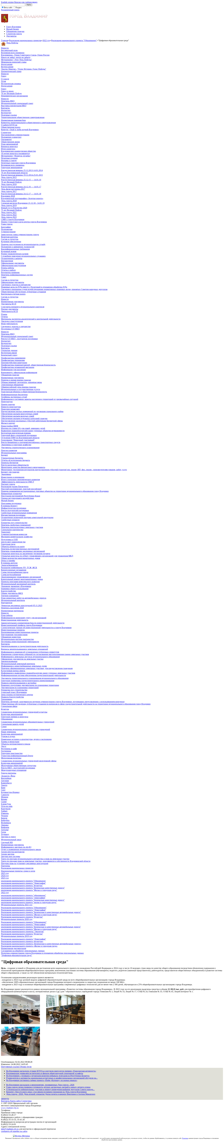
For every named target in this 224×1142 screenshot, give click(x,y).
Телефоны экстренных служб (14, 397)
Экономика (6, 474)
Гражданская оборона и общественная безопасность (24, 392)
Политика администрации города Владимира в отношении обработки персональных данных (42, 953)
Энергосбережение (9, 565)
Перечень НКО (8, 101)
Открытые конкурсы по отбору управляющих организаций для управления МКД (37, 556)
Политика (185, 1138)
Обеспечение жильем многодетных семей (19, 414)
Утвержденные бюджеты (12, 458)
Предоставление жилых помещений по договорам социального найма (32, 411)
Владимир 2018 (8, 196)
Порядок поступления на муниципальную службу (23, 244)
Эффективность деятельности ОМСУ (17, 482)
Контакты (5, 108)
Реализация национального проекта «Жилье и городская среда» (29, 946)
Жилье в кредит (8, 423)
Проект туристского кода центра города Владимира (24, 222)
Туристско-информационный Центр (17, 756)
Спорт (4, 726)
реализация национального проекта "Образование (23, 881)
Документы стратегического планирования (20, 447)
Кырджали (5, 809)
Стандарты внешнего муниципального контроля (22, 307)
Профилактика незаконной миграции (17, 367)
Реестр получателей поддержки (15, 510)
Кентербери (6, 778)
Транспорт (5, 532)
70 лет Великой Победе (11, 93)
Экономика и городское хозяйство (16, 445)
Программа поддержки (11, 503)
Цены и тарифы (8, 560)
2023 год (5, 878)
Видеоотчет (6, 113)
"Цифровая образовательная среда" (16, 955)
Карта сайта (15, 1101)
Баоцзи (4, 818)
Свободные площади (10, 520)
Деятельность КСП (9, 311)
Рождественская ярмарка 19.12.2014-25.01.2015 (22, 175)
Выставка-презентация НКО (13, 106)
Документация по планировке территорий (20, 687)
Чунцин (4, 816)
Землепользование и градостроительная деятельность (24, 646)
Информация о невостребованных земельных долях (24, 666)
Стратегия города (14, 34)
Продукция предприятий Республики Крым (20, 496)
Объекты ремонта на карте (13, 546)
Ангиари (5, 780)
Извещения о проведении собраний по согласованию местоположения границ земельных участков (45, 654)
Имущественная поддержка (13, 515)
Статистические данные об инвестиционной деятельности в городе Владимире (36, 627)
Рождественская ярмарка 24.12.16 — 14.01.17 (21, 187)
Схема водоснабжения (11, 574)
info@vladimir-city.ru (10, 1129)
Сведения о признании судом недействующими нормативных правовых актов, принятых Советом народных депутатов (54, 289)
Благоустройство (8, 591)
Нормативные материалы (12, 611)
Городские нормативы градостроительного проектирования (27, 680)
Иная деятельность (9, 324)
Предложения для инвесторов (14, 634)
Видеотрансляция (9, 353)
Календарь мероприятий (12, 714)
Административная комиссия (14, 534)
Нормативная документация (13, 948)
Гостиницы (6, 751)
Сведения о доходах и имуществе (16, 285)
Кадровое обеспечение (11, 241)
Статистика (26, 1101)
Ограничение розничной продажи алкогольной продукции (27, 517)
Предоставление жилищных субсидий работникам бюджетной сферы (32, 421)
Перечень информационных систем (17, 275)
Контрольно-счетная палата (13, 294)
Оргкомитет (6, 139)
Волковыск (6, 823)
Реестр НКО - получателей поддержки (18, 768)
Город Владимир (13, 27)
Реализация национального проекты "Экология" (22, 931)
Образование (7, 719)
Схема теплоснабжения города (14, 572)
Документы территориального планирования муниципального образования (34, 678)
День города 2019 (9, 205)
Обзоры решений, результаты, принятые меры (21, 382)
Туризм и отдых (8, 736)
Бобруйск (5, 820)
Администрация (8, 232)
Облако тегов (26, 1066)
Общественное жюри (10, 142)
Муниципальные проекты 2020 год (16, 919)
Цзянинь (5, 813)
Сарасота (5, 795)
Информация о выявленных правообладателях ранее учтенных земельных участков (38, 673)
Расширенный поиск (10, 10)
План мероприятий (9, 144)
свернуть (5, 1098)
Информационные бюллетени (14, 394)
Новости (5, 48)
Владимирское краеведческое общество (18, 151)
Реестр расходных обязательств (15, 465)
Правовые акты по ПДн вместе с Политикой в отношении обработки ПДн (34, 287)
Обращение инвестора (11, 637)
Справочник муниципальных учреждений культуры (24, 712)
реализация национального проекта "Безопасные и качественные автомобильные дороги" (41, 927)
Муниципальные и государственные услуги (20, 389)
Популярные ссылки (10, 1066)
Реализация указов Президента (14, 486)
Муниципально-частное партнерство (17, 639)
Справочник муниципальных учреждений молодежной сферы (28, 761)
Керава (4, 799)
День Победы (12, 43)
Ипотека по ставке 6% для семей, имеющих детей (23, 428)
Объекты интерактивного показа (15, 744)
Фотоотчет (5, 110)
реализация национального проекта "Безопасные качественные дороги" (33, 888)
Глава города (6, 224)
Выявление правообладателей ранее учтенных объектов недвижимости (33, 431)
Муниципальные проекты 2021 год (16, 905)
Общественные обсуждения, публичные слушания (23, 292)
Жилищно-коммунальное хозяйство (17, 537)
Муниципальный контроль (13, 600)
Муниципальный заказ (11, 839)
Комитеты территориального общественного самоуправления (28, 122)
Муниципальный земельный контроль (18, 664)
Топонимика (6, 699)
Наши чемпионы (8, 732)
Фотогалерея (6, 64)
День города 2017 (9, 191)
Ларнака (4, 825)
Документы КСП (8, 304)
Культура (5, 709)
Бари (3, 787)
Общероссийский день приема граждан (18, 387)
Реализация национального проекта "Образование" (74, 40)
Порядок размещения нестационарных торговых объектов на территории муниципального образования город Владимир (55, 491)
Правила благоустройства (12, 697)
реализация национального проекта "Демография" (23, 883)
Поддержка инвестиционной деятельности (20, 641)
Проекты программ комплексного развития (20, 581)
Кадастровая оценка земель (13, 671)
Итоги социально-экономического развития (20, 479)
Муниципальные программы (14, 453)
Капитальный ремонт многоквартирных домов (22, 579)
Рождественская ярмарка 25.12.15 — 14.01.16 (21, 180)
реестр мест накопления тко (13, 542)
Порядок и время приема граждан (16, 380)
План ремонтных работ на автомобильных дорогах (23, 598)
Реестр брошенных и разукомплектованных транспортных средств (30, 442)
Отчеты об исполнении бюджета (15, 460)
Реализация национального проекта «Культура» (22, 941)
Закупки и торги (8, 837)
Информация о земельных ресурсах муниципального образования (30, 657)
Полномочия (6, 229)
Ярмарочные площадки (11, 493)
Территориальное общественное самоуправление (22, 117)
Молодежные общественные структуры (18, 765)
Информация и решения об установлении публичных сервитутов (30, 652)
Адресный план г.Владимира (14, 692)
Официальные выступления (13, 265)
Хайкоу (4, 811)
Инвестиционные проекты (13, 630)
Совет (3, 277)
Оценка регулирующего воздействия (17, 498)
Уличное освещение (10, 596)
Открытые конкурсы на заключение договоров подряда (25, 553)
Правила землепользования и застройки (18, 683)
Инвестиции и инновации (12, 477)
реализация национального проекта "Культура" (22, 885)
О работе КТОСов (9, 125)
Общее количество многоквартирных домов (20, 558)
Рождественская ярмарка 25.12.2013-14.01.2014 (22, 170)
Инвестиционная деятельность (14, 620)
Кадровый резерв (8, 251)
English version (7, 2)
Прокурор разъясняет (10, 409)
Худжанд (5, 834)
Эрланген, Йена (8, 776)
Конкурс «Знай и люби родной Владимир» (20, 129)
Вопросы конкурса (9, 146)
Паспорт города (8, 484)
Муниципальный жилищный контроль (18, 584)
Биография (6, 227)
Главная (4, 40)
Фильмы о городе (9, 160)
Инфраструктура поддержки (13, 508)
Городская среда (8, 544)
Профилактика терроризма (13, 360)
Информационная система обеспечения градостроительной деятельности (33, 675)
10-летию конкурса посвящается (15, 153)
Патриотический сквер (11, 71)
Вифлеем (5, 827)
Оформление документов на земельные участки (22, 659)
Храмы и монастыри (10, 742)
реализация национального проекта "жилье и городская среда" (29, 902)
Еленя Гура (6, 804)
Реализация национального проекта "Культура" (22, 917)
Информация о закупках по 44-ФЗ (16, 847)
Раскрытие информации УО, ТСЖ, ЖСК (19, 567)
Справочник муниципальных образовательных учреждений (27, 722)
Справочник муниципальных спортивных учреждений (25, 729)
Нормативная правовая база (13, 120)
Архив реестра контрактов (12, 852)
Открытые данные (9, 350)
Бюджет (4, 455)
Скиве (4, 802)
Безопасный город (9, 355)
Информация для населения (13, 370)
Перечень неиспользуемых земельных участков (22, 527)
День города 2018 (9, 201)
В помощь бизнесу (9, 506)
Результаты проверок (10, 272)
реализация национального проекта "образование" (23, 895)
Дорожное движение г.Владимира (16, 586)
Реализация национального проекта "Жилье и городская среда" (29, 915)
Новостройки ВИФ (9, 426)
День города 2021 (9, 212)
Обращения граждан (15, 31)
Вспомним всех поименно (12, 53)
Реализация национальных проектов (25, 40)
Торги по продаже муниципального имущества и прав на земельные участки (35, 859)
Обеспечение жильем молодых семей (17, 416)
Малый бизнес (12, 29)
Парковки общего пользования (14, 588)
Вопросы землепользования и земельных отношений (24, 649)
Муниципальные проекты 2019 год (16, 936)
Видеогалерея (7, 67)
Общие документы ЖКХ (12, 593)
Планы (4, 314)
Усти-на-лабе (6, 806)
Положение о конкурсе (11, 137)
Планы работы (7, 268)
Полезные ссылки (9, 115)
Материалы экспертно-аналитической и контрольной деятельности (31, 319)
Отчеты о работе (8, 270)
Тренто (4, 785)
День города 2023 (9, 217)
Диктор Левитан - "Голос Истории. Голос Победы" (23, 69)
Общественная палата (10, 127)
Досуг (3, 746)
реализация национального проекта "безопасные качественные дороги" (33, 900)
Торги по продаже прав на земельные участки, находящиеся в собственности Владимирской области (45, 861)
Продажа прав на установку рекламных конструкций (24, 863)
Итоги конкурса (8, 149)
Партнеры (5, 866)
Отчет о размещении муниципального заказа (21, 849)
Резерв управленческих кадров (14, 254)
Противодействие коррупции (14, 362)
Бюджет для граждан (10, 472)
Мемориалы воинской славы (13, 62)
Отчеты (4, 317)
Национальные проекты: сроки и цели (18, 871)
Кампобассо (6, 783)
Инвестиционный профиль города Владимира (21, 625)
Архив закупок (7, 854)
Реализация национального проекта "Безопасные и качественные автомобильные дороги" (41, 912)
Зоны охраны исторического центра (17, 694)
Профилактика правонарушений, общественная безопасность (28, 365)
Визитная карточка (9, 237)
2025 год (5, 873)
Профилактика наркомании (13, 358)
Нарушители (6, 603)
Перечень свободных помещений (16, 525)
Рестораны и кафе (9, 749)
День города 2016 (9, 184)
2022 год (46, 40)
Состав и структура (9, 239)
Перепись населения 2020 (12, 608)
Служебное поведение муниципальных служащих (23, 256)
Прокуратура (7, 401)
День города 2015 (9, 177)
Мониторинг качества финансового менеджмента (23, 467)
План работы (7, 615)
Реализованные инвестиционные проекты (19, 632)
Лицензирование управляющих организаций (21, 577)
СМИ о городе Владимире (12, 219)
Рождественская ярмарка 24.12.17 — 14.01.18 (21, 194)
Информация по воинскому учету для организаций (23, 618)
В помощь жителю (9, 563)
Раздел (18, 7)
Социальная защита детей (12, 724)
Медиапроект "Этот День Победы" (16, 60)
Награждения (7, 261)
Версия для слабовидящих (25, 2)
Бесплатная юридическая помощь (16, 433)
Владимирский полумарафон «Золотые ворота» (22, 198)
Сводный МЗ (7, 842)
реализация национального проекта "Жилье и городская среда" (29, 890)
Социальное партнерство (12, 530)
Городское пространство (12, 753)
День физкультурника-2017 (13, 189)
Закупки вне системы (10, 856)
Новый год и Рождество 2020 (14, 208)
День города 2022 (9, 215)
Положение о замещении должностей (17, 247)
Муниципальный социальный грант (17, 103)
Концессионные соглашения (13, 570)
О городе (5, 79)
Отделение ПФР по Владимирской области (20, 438)
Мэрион (4, 797)
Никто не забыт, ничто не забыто (15, 57)
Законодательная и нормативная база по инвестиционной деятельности (32, 623)
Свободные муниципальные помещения (19, 513)
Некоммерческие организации (14, 96)
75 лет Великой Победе (11, 210)
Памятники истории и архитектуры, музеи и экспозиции (26, 739)
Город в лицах (7, 91)
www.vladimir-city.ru (10, 1108)
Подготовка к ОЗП (9, 539)
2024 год (5, 876)
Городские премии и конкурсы (14, 717)
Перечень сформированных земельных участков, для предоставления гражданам (37, 668)
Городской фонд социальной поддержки (19, 435)
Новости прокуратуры (11, 407)
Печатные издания (9, 158)
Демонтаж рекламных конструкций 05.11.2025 (21, 605)
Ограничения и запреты (11, 258)
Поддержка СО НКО (10, 329)
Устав (3, 81)
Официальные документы (12, 263)
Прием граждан (8, 404)
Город (3, 76)
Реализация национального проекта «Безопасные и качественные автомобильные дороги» (41, 944)
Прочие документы (9, 309)
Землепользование (9, 661)
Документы (11, 36)
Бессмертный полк (9, 50)
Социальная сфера (9, 706)
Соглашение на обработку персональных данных (23, 951)
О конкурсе (6, 132)
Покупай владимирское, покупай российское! (21, 489)
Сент (3, 790)
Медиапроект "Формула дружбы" (16, 156)
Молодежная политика (11, 758)
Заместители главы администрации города (20, 234)
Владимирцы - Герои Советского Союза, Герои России (25, 55)
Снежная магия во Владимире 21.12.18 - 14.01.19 (22, 203)
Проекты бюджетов (9, 463)
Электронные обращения (12, 385)
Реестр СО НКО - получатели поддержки (19, 339)
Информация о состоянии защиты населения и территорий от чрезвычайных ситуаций (39, 399)
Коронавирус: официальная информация (19, 372)
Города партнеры (8, 773)
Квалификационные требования (15, 249)
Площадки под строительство (14, 523)
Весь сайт (8, 7)
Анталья (4, 830)
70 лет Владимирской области (14, 173)
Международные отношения (13, 770)
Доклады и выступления (12, 321)
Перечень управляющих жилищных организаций (23, 551)
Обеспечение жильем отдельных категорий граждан (24, 418)
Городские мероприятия (11, 167)
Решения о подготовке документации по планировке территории (30, 685)
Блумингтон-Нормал (10, 792)
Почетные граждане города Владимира (18, 163)
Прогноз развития (9, 450)
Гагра (3, 832)
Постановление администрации (15, 135)
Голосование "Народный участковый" (18, 440)
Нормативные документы (12, 301)
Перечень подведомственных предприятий (20, 549)
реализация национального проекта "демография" (23, 898)
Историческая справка (11, 83)
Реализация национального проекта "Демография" (23, 910)
